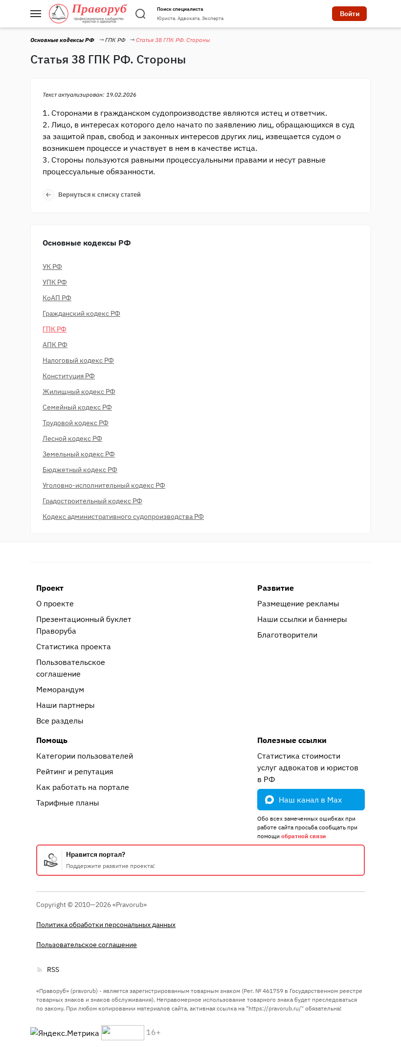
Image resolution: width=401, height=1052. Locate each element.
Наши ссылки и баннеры (302, 619)
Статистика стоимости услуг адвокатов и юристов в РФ (307, 767)
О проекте (55, 603)
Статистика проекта (73, 646)
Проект (50, 588)
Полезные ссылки (292, 740)
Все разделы (60, 720)
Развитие (275, 588)
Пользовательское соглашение (70, 668)
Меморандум (60, 689)
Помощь (51, 740)
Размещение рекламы (298, 603)
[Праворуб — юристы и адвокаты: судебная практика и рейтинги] (88, 13)
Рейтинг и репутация (74, 771)
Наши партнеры (65, 705)
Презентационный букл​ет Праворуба (84, 625)
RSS (53, 969)
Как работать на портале (82, 787)
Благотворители (287, 634)
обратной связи (303, 836)
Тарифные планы (67, 802)
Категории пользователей (84, 756)
